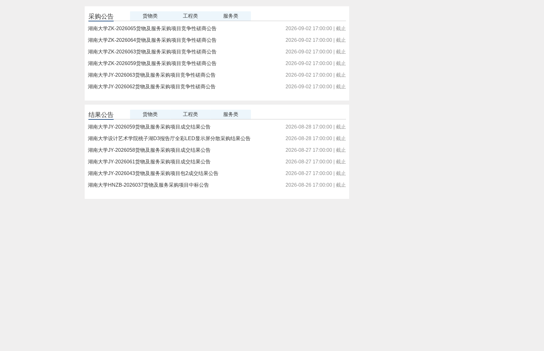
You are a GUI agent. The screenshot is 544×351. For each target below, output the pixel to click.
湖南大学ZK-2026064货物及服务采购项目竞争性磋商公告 (152, 40)
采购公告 (101, 16)
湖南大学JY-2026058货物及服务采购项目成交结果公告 (149, 150)
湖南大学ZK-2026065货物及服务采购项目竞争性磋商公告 (152, 28)
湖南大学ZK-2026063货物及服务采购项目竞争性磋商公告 (152, 51)
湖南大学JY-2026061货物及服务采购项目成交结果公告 (149, 161)
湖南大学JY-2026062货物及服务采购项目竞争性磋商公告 (152, 86)
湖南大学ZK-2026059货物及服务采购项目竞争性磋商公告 (152, 63)
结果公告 (101, 114)
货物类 (150, 16)
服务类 (230, 16)
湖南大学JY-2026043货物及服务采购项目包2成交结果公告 (153, 173)
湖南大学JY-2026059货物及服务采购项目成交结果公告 (149, 126)
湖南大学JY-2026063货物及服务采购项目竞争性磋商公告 (152, 75)
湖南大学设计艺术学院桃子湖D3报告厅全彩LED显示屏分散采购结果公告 (169, 138)
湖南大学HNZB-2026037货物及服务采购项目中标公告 (148, 185)
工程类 (190, 16)
